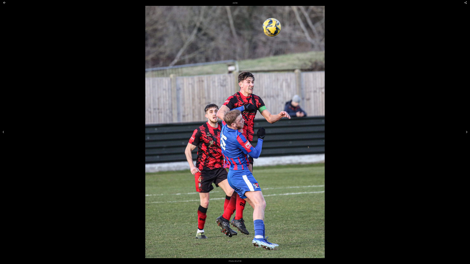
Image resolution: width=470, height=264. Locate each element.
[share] (465, 3)
